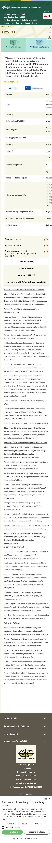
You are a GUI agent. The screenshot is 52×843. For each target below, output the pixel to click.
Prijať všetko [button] (12, 832)
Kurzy (27, 23)
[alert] (26, 819)
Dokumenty (9, 23)
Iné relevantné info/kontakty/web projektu (26, 282)
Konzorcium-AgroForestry (15, 14)
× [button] (49, 799)
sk (49, 16)
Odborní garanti (26, 268)
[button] (3, 823)
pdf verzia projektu (11, 81)
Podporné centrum (12, 20)
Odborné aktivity (26, 261)
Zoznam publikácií (26, 275)
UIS (49, 32)
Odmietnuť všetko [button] (37, 832)
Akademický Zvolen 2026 (14, 17)
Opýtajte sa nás (13, 47)
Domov (3, 27)
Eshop (34, 23)
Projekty (19, 23)
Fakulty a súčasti (29, 20)
